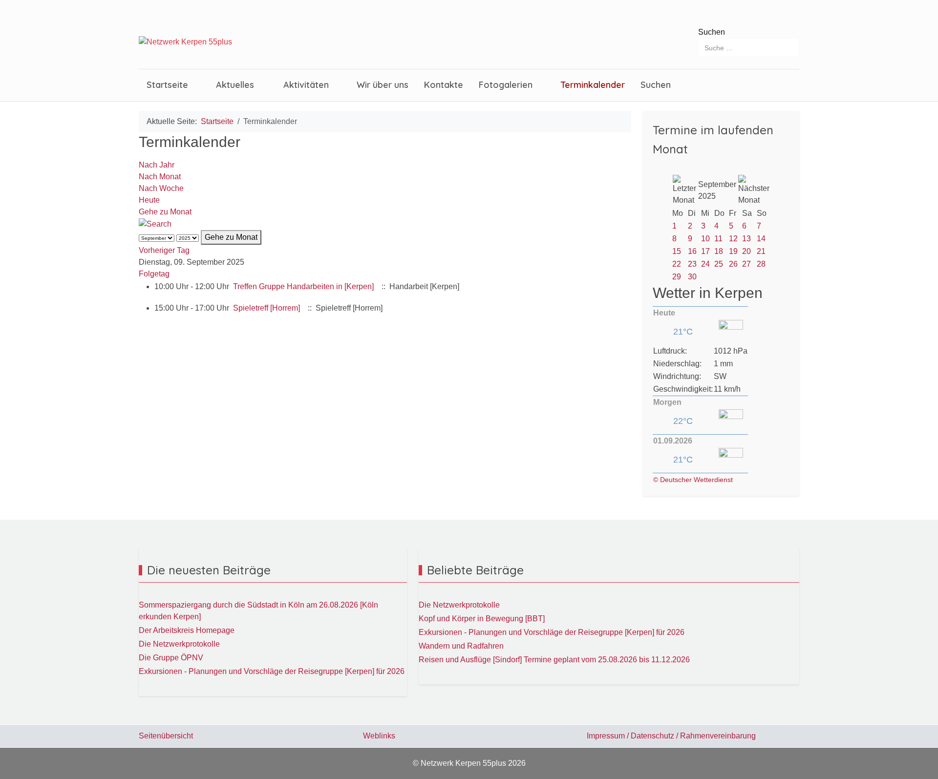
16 (692, 251)
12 (733, 238)
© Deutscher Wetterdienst (693, 480)
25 (718, 264)
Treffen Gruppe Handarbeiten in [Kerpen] (303, 286)
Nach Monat (160, 176)
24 (705, 264)
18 (718, 251)
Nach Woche (161, 188)
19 (733, 251)
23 (692, 264)
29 (676, 277)
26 (733, 264)
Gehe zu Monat (165, 212)
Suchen (711, 32)
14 (761, 238)
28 (761, 264)
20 (746, 251)
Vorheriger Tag (164, 250)
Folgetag (154, 274)
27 (746, 264)
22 (676, 264)
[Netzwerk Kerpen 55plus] (185, 42)
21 (761, 251)
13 (746, 238)
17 (705, 251)
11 (718, 238)
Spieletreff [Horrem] (267, 308)
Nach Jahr (156, 165)
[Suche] (155, 223)
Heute (149, 200)
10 (705, 238)
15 (676, 251)
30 (692, 277)
